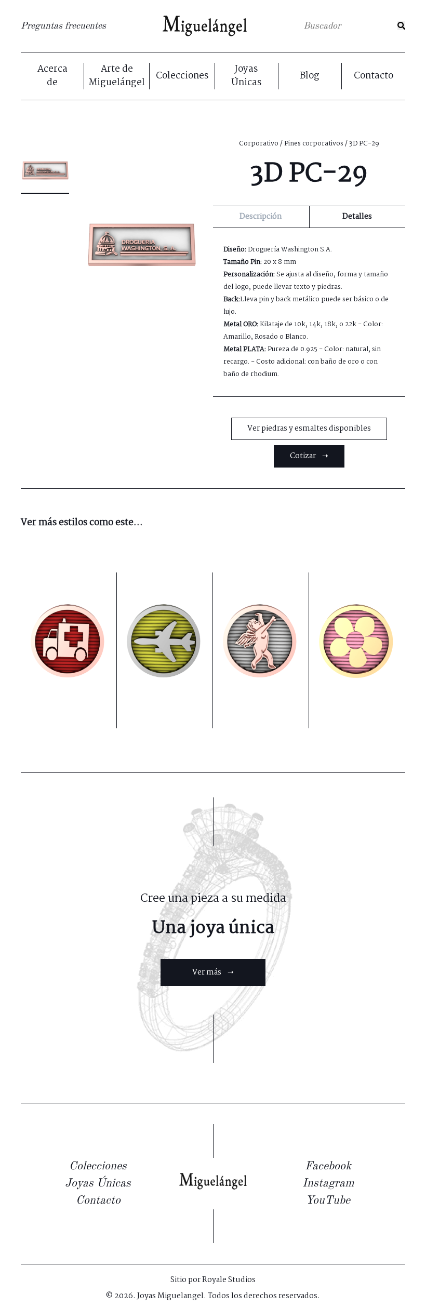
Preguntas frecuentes (63, 26)
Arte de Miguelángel (116, 76)
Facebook (328, 1166)
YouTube (327, 1200)
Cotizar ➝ (309, 456)
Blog (310, 76)
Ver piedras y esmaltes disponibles (309, 428)
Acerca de (52, 76)
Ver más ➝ (213, 972)
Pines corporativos (313, 143)
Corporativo (258, 143)
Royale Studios (229, 1280)
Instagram (328, 1183)
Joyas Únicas (246, 76)
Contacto (373, 76)
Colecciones (182, 76)
